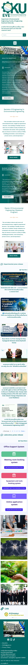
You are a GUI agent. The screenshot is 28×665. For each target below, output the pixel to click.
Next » (23, 431)
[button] (15, 43)
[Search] (24, 35)
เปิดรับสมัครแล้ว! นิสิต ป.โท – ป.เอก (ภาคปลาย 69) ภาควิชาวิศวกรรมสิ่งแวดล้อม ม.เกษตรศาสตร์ (14, 290)
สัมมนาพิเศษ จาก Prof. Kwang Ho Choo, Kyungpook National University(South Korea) (14, 341)
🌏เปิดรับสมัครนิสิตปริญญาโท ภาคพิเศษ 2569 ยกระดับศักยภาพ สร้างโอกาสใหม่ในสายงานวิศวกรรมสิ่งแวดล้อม (14, 315)
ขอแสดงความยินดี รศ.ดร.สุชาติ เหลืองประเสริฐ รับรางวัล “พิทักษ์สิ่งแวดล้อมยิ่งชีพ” (14, 365)
